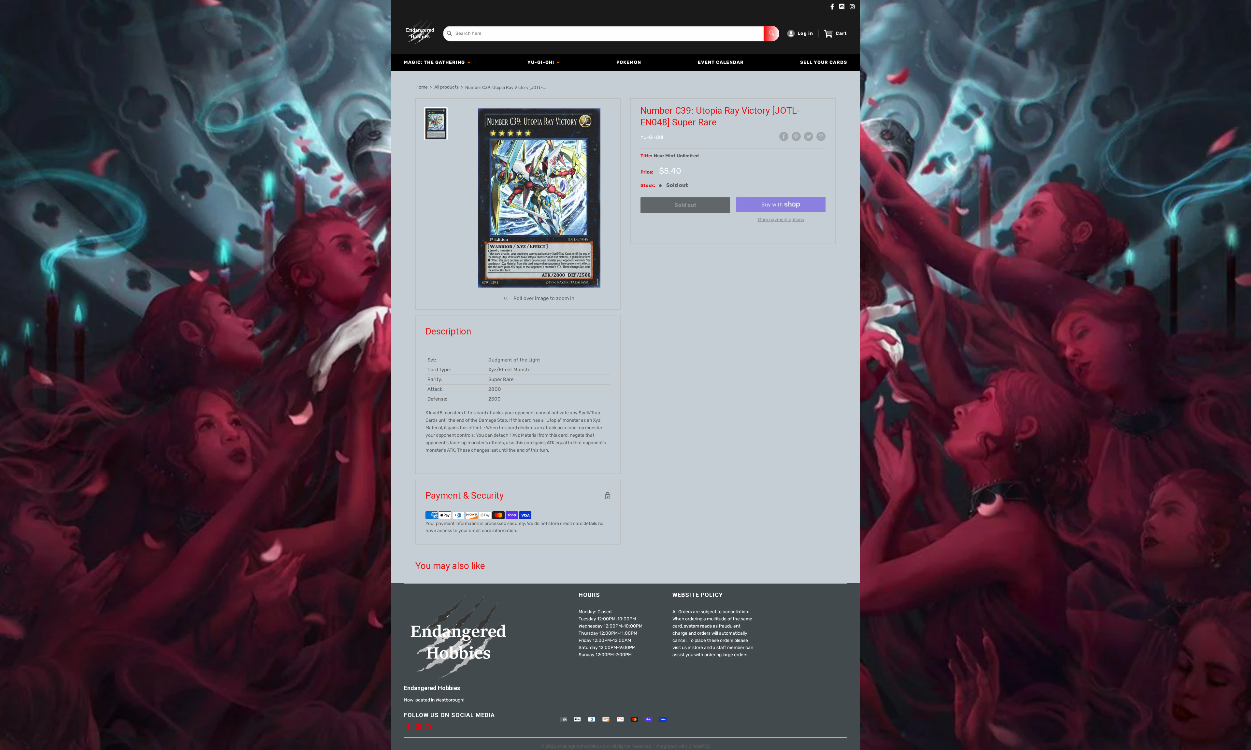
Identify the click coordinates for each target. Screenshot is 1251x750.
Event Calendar (721, 62)
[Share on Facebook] (783, 136)
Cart (841, 33)
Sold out (685, 205)
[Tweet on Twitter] (808, 136)
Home (421, 87)
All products (446, 87)
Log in (805, 33)
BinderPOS (699, 746)
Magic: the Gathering (435, 62)
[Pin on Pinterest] (796, 136)
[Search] (771, 33)
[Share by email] (821, 136)
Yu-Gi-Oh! (542, 62)
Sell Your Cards (823, 62)
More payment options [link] (781, 219)
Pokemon (628, 62)
